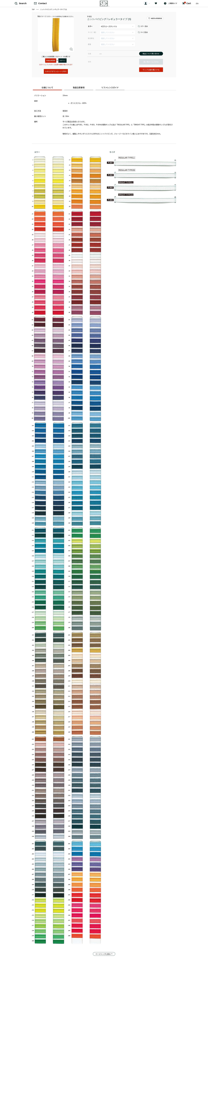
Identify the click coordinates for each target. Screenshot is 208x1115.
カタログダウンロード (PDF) (56, 71)
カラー (90, 26)
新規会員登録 (50, 60)
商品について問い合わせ (151, 54)
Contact (42, 3)
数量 (89, 44)
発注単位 (91, 38)
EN (197, 3)
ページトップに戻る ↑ (104, 954)
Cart (188, 3)
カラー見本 (144, 26)
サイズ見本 (144, 32)
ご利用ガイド (172, 3)
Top (33, 9)
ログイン (62, 60)
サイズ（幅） (92, 32)
